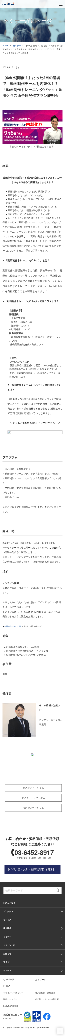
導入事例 (7, 928)
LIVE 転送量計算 (10, 1006)
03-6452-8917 (34, 852)
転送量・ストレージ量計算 (47, 999)
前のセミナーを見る (33, 788)
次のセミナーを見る (33, 807)
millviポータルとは (12, 626)
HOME (5, 46)
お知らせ (7, 953)
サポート (7, 970)
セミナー (17, 46)
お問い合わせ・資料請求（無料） (33, 869)
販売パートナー (10, 999)
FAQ (8, 986)
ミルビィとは (9, 945)
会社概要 (10, 979)
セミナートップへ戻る (33, 798)
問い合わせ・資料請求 (45, 993)
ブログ (6, 962)
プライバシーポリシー (13, 993)
